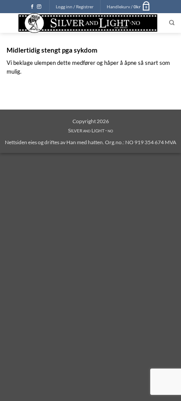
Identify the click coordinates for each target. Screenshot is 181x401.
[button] (75, 6)
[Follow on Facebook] (32, 6)
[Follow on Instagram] (39, 6)
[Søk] (171, 23)
